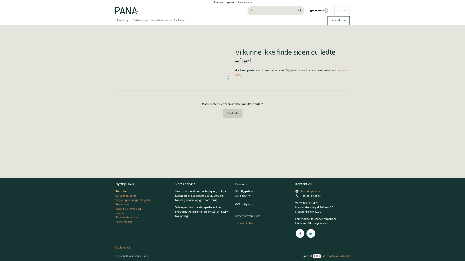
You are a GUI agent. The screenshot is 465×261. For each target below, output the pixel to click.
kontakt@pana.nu (312, 191)
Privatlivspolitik (124, 221)
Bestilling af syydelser (128, 208)
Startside (232, 113)
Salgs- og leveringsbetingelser (133, 200)
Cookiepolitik (123, 247)
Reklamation (122, 204)
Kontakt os (338, 20)
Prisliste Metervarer (127, 217)
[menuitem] (123, 20)
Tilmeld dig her (244, 223)
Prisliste (120, 213)
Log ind (342, 10)
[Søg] (299, 10)
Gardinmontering (125, 195)
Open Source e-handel (338, 256)
